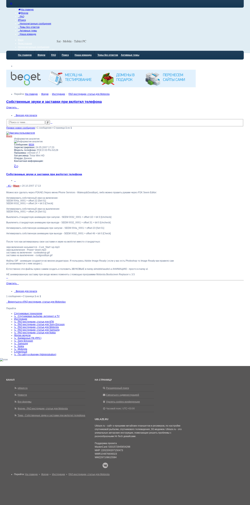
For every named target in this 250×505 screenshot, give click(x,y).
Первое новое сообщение (20, 127)
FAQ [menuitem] (53, 55)
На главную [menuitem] (25, 55)
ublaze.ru (23, 388)
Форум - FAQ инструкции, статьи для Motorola (43, 408)
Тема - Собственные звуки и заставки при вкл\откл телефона (51, 415)
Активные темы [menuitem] (130, 55)
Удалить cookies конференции (123, 401)
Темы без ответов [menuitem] (107, 55)
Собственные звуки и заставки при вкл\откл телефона (54, 102)
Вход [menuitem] (20, 40)
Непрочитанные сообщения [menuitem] (33, 47)
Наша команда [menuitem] (83, 55)
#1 (9, 185)
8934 (31, 144)
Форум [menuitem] (41, 55)
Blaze (9, 136)
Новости (22, 395)
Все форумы (24, 401)
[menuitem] (26, 9)
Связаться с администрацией (122, 395)
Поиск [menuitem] (65, 55)
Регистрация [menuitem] (25, 43)
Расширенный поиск (117, 388)
